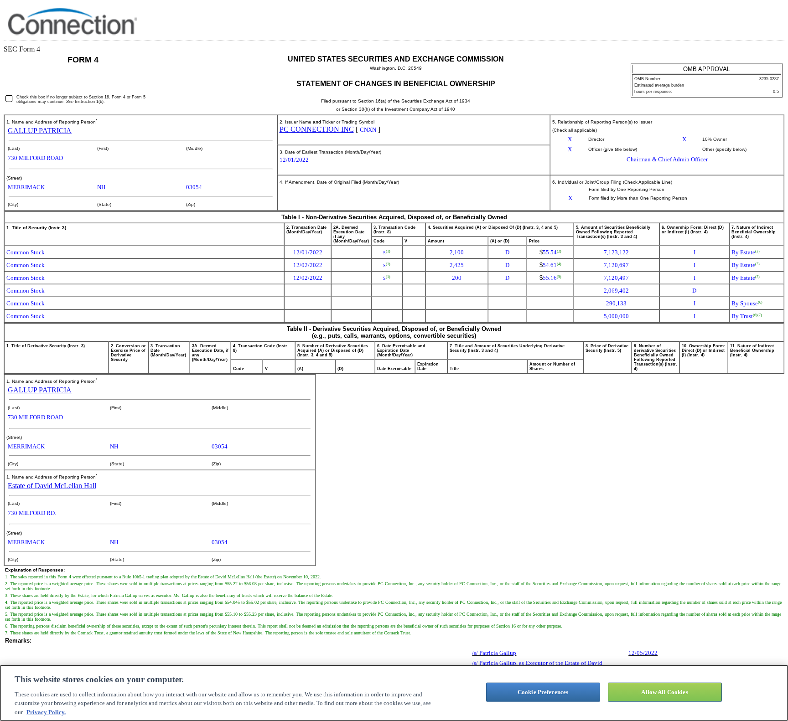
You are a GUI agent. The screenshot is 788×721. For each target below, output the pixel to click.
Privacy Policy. (46, 711)
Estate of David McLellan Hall (52, 485)
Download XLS (773, 15)
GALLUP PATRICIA (40, 130)
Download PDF (758, 15)
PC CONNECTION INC (317, 129)
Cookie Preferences (543, 692)
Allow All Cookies (664, 692)
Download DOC (744, 15)
